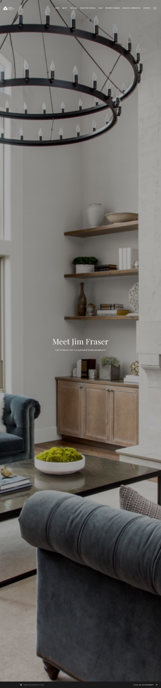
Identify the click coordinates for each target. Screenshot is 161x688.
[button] (145, 685)
